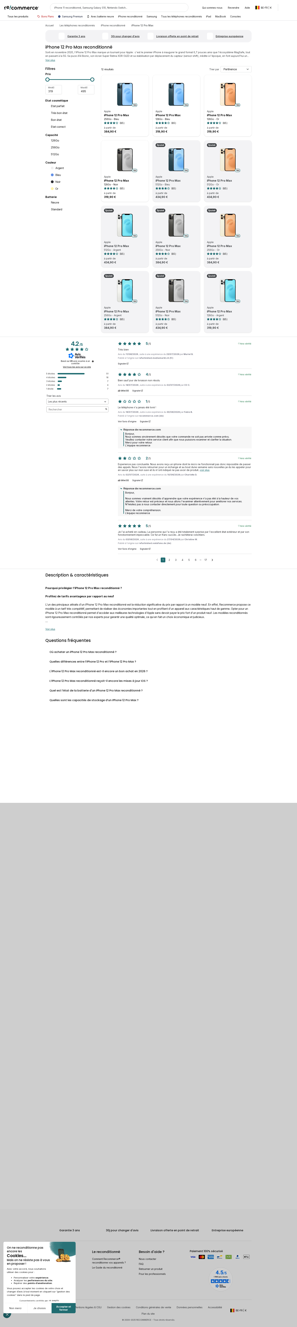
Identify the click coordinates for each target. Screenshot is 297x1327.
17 (206, 559)
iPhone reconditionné (113, 25)
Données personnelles (189, 1307)
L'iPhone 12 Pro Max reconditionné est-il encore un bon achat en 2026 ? (99, 671)
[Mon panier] (291, 8)
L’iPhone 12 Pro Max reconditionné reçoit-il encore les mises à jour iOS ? (99, 681)
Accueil (49, 25)
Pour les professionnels (152, 1273)
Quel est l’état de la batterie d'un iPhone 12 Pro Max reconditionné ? (96, 691)
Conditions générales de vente (153, 1307)
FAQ (141, 1263)
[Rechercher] (183, 7)
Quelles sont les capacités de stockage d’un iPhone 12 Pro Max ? (94, 700)
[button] (265, 7)
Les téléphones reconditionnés (77, 25)
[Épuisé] (176, 159)
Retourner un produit (150, 1268)
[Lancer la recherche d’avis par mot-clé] (106, 409)
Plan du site (148, 1313)
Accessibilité (215, 1307)
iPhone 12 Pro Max (116, 115)
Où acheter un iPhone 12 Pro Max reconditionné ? (83, 652)
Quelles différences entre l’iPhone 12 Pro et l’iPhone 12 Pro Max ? (93, 662)
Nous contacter (147, 1258)
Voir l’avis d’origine (127, 421)
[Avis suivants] (212, 560)
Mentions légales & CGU (88, 1307)
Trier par (214, 69)
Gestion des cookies (118, 1307)
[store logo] (21, 8)
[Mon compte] (283, 8)
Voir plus (50, 60)
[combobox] (114, 7)
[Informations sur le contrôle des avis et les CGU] (92, 361)
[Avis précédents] (157, 559)
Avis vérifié (245, 343)
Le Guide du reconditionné (107, 1267)
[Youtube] (56, 1313)
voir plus (205, 470)
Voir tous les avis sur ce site (77, 367)
